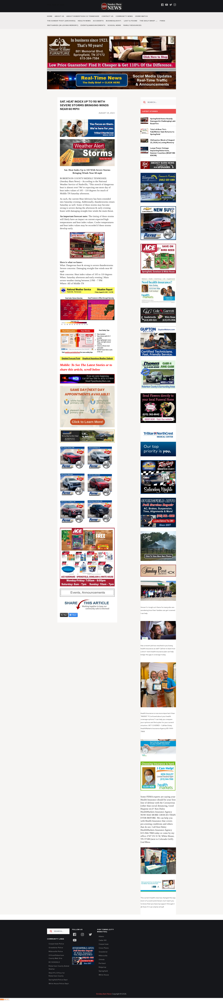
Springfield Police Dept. (58, 980)
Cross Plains (104, 948)
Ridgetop (102, 967)
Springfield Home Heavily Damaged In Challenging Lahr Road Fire (163, 121)
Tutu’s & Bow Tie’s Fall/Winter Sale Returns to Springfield (162, 131)
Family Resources (132, 25)
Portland (102, 963)
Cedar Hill (103, 940)
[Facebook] (162, 4)
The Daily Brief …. (148, 21)
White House (104, 975)
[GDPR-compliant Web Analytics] (4, 999)
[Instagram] (175, 4)
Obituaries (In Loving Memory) (62, 25)
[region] (158, 165)
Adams (101, 936)
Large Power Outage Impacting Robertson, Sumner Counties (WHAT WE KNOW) (162, 152)
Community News (124, 16)
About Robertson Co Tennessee (82, 16)
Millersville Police (56, 951)
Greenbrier (103, 952)
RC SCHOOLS (54, 962)
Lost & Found (130, 21)
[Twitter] (170, 4)
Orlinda (102, 959)
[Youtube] (166, 4)
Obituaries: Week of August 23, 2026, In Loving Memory (162, 141)
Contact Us (107, 16)
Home (49, 16)
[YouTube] (74, 940)
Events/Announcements (93, 25)
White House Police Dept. (59, 984)
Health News (84, 21)
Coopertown (104, 944)
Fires (162, 21)
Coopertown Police (56, 944)
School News (114, 25)
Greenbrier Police (56, 948)
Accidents (98, 21)
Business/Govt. (114, 21)
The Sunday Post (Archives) (61, 21)
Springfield (103, 971)
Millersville (103, 956)
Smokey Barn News (104, 994)
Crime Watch (141, 16)
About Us (59, 16)
